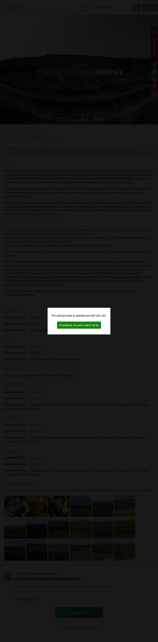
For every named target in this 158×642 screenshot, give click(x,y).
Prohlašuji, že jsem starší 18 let (79, 325)
